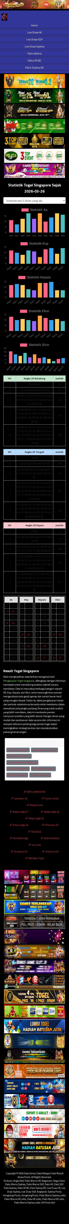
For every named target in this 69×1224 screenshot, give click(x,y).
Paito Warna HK (33, 1180)
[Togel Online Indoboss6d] (34, 892)
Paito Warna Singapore (19, 756)
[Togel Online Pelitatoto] (34, 156)
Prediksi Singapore (40, 775)
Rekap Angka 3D (51, 812)
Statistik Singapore (17, 775)
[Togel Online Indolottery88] (34, 1101)
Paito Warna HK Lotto (15, 1199)
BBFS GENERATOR (36, 791)
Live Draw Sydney (34, 46)
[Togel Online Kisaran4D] (34, 126)
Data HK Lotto (34, 1199)
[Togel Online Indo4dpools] (34, 1026)
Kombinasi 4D (20, 851)
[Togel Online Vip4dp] (34, 1056)
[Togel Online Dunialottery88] (34, 1071)
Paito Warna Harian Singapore (22, 762)
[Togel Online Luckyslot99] (34, 1041)
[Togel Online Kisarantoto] (34, 141)
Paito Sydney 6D (34, 68)
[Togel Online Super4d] (34, 111)
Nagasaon (47, 1180)
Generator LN (20, 798)
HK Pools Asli (48, 1202)
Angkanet (42, 1191)
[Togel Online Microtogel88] (34, 877)
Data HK (49, 1184)
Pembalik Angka (20, 838)
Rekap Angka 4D (20, 825)
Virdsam (8, 1180)
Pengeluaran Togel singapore (18, 681)
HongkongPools (29, 1195)
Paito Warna (35, 54)
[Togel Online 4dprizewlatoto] (34, 996)
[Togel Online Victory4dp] (34, 907)
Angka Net (18, 1180)
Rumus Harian (51, 798)
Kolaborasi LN (52, 851)
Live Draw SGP (34, 39)
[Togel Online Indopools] (34, 1131)
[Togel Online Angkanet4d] (34, 1116)
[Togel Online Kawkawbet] (34, 922)
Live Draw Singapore (18, 750)
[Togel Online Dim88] (34, 96)
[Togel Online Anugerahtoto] (34, 1086)
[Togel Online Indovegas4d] (34, 1161)
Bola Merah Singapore (43, 768)
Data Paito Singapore (18, 768)
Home (34, 25)
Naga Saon (59, 1180)
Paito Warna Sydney (15, 1184)
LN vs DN (36, 845)
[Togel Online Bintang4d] (34, 966)
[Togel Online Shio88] (34, 1146)
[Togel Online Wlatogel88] (34, 981)
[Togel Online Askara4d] (34, 952)
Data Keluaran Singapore (44, 750)
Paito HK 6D (34, 61)
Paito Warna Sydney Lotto (52, 1195)
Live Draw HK (34, 32)
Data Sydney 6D (38, 1188)
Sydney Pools (54, 1191)
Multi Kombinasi (51, 838)
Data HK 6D (23, 1188)
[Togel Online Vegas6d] (34, 937)
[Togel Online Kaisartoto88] (34, 1011)
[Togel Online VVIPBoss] (34, 81)
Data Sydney (10, 1188)
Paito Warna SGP (35, 1184)
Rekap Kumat (36, 805)
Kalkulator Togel (36, 858)
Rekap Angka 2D (36, 818)
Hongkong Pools (11, 1195)
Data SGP (58, 1184)
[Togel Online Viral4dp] (34, 171)
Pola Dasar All (51, 825)
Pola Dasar (36, 831)
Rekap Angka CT (20, 812)
